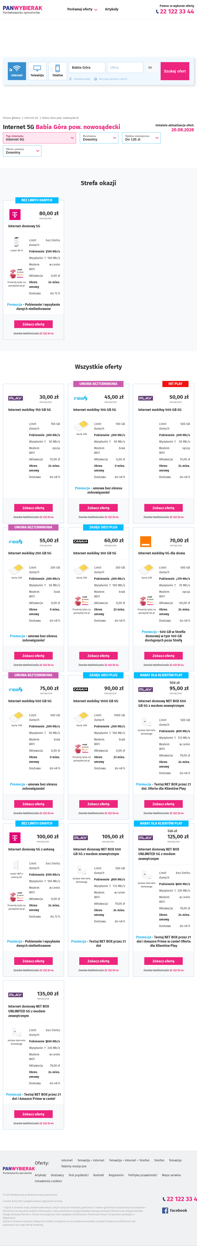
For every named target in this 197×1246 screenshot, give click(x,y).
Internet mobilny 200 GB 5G (29, 553)
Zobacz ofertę (33, 324)
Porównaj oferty (79, 9)
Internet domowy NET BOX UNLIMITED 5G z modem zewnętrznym (158, 854)
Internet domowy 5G (24, 226)
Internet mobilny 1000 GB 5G (95, 701)
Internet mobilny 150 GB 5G (29, 410)
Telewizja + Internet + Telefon (129, 1160)
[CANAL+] (85, 541)
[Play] (20, 398)
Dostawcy (57, 1175)
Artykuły (111, 9)
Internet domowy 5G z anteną (31, 849)
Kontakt (98, 1175)
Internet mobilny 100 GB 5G (94, 410)
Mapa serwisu (171, 1175)
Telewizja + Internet (90, 1160)
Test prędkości (78, 1175)
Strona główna (11, 118)
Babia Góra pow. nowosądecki (60, 118)
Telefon (159, 1160)
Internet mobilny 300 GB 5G (94, 553)
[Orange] (151, 541)
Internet (67, 1160)
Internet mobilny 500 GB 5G (160, 410)
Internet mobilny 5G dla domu (161, 553)
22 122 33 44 (46, 333)
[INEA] (85, 398)
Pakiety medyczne (74, 1166)
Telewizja (175, 1160)
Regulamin (116, 1175)
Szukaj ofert (175, 71)
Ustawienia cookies (48, 1181)
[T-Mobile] (20, 214)
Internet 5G (31, 118)
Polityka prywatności (142, 1175)
